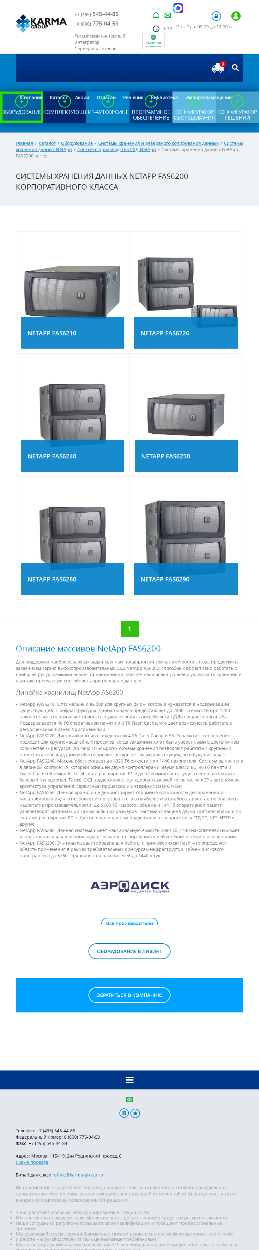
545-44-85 (96, 14)
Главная (24, 143)
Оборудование (77, 143)
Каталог (47, 143)
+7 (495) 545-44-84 (48, 1143)
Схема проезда (32, 1162)
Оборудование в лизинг (129, 951)
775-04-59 (97, 23)
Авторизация (216, 16)
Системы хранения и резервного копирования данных (158, 143)
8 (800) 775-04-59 (82, 1137)
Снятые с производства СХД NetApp (116, 149)
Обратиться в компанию (129, 995)
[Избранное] (135, 1113)
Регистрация (236, 16)
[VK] (124, 1113)
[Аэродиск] (129, 886)
